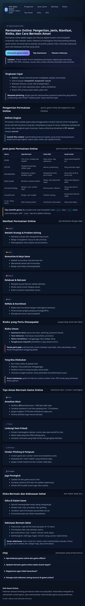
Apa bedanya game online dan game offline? (26, 558)
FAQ (47, 12)
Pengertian (28, 6)
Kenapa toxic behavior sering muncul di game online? (30, 577)
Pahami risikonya (59, 53)
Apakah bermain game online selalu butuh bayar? (28, 564)
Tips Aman (28, 12)
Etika (39, 12)
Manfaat (54, 6)
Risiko (64, 6)
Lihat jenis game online (17, 53)
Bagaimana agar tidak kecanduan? (21, 571)
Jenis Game (42, 6)
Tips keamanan (40, 53)
